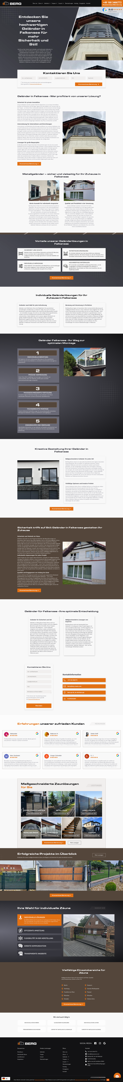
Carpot (41, 1057)
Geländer (42, 1052)
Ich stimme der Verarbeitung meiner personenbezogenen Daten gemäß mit (36, 697)
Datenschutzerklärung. (36, 84)
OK (108, 1079)
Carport (65, 1061)
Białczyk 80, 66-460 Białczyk (75, 692)
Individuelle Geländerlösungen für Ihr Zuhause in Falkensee (61, 296)
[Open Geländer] (49, 3)
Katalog (65, 1066)
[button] (39, 917)
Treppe (42, 1054)
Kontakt (65, 1071)
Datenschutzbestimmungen (81, 1079)
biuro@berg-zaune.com (74, 686)
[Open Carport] (63, 3)
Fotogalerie (65, 1069)
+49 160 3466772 (72, 680)
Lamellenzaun (20, 1057)
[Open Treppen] (56, 3)
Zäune (64, 1054)
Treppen (65, 1059)
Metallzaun (20, 1052)
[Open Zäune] (42, 3)
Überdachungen (44, 1059)
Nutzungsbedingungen (95, 1079)
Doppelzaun (20, 1059)
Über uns (65, 1052)
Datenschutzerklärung (40, 1079)
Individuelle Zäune (22, 1054)
